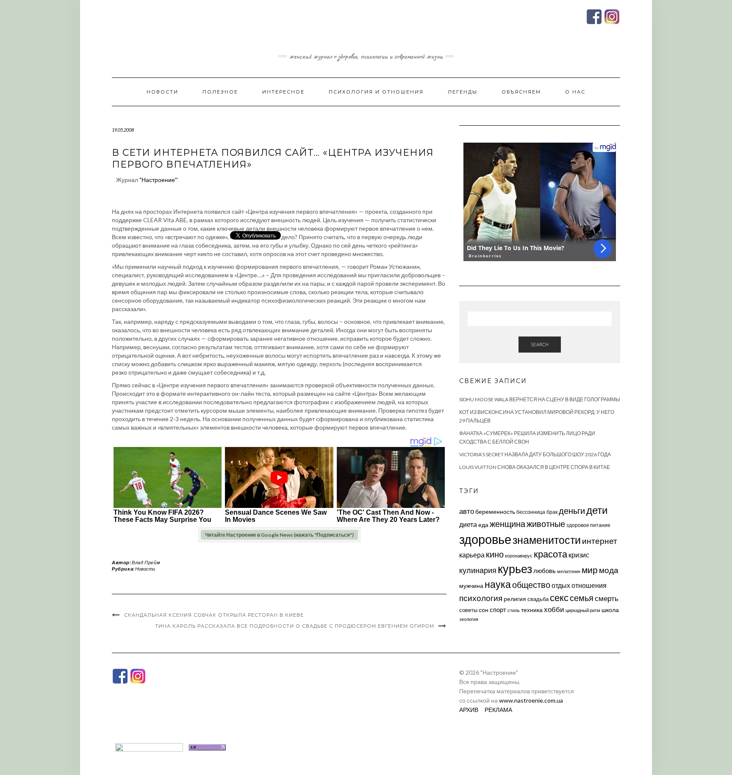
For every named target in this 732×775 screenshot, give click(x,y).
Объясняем (521, 92)
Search (540, 344)
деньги (572, 510)
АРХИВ (468, 709)
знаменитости (547, 540)
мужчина (471, 585)
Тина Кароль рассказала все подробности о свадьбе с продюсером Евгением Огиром (294, 626)
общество (531, 584)
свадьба (538, 599)
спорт (498, 609)
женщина (507, 524)
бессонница (530, 512)
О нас (575, 92)
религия (515, 599)
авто (466, 511)
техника (532, 609)
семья (581, 598)
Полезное (220, 92)
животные (546, 524)
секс (559, 597)
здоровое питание (588, 525)
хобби (554, 609)
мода (608, 570)
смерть (606, 598)
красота (550, 554)
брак (551, 512)
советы (468, 610)
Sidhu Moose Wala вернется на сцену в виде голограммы (539, 399)
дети (596, 510)
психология (480, 598)
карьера (472, 555)
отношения (589, 585)
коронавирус (518, 555)
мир (590, 569)
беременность (495, 511)
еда (483, 524)
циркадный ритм (583, 610)
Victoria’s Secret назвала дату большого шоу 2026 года (535, 454)
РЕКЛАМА (498, 709)
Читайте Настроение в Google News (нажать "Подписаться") (279, 535)
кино (495, 554)
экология (468, 619)
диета (468, 524)
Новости (162, 92)
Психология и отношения (376, 92)
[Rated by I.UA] (149, 746)
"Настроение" (158, 179)
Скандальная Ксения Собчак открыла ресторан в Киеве (214, 615)
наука (498, 584)
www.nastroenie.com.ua (531, 700)
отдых (561, 585)
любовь (544, 570)
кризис (578, 555)
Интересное (283, 92)
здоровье (485, 539)
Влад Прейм (146, 562)
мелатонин (568, 571)
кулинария (477, 570)
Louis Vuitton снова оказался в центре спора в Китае (534, 467)
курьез (515, 569)
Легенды (462, 92)
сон (483, 609)
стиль (513, 610)
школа (610, 609)
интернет (599, 541)
